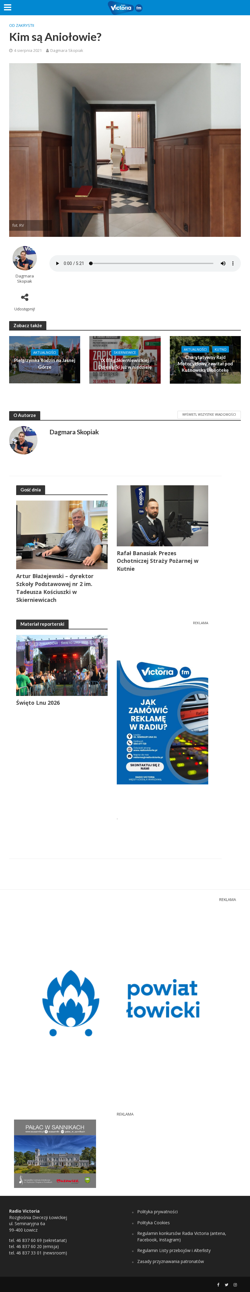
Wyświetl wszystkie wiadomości (209, 414)
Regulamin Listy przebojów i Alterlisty (174, 1250)
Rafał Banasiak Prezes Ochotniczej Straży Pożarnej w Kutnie (157, 561)
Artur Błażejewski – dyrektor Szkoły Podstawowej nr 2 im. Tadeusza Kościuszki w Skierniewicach (55, 587)
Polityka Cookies (153, 1222)
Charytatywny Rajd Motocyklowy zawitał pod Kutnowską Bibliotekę (205, 363)
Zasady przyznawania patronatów (170, 1261)
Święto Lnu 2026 (38, 702)
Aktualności (44, 352)
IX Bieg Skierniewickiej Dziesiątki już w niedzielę (125, 363)
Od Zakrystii (21, 25)
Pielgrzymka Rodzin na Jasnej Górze (44, 363)
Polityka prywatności (157, 1211)
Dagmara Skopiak (66, 50)
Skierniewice (125, 352)
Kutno (221, 349)
